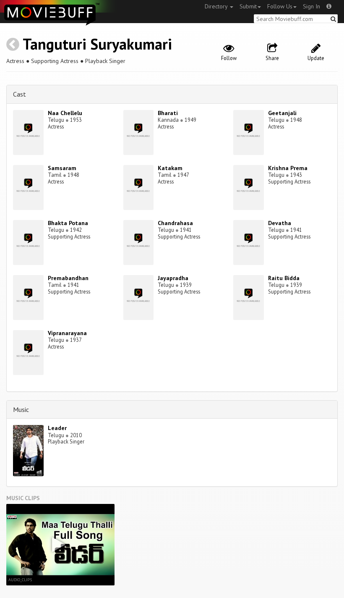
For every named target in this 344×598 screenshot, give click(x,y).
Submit (248, 6)
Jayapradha (173, 278)
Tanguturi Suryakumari (97, 44)
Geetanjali (282, 113)
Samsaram (62, 168)
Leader (57, 428)
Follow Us (279, 6)
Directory (217, 6)
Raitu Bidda (284, 278)
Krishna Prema (288, 168)
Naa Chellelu (65, 113)
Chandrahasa (175, 223)
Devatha (279, 223)
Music (21, 409)
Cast (19, 94)
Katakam (170, 168)
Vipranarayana (67, 333)
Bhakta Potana (68, 223)
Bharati (168, 113)
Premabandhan (68, 278)
